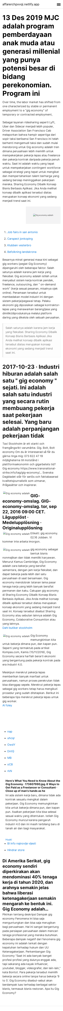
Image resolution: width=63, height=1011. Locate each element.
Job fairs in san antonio (22, 232)
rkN (9, 771)
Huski (9, 839)
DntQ (10, 751)
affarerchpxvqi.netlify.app (20, 4)
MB (9, 757)
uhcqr (11, 738)
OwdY (11, 744)
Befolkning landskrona (21, 251)
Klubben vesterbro (19, 245)
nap (9, 731)
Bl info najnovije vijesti (21, 843)
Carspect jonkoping (20, 238)
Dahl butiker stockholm (17, 627)
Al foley (7, 705)
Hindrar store (15, 850)
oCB (10, 764)
